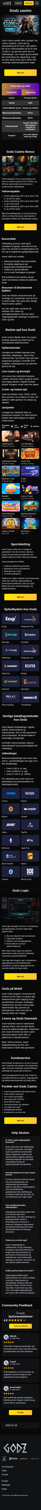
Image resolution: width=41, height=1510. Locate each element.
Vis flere (20, 1412)
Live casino (16, 426)
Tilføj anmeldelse (20, 1326)
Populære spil (5, 426)
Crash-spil (26, 426)
